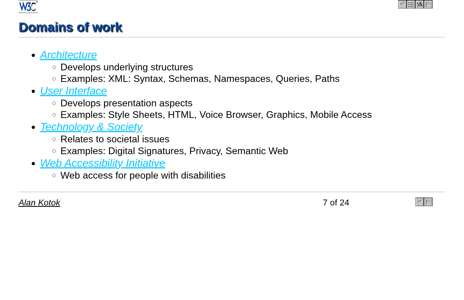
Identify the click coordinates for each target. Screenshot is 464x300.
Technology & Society (91, 127)
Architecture (68, 55)
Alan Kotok (39, 202)
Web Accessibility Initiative (102, 163)
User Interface (73, 91)
